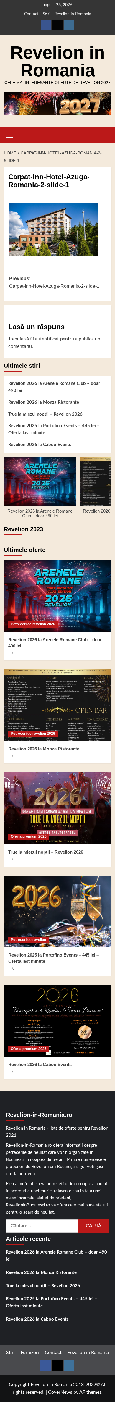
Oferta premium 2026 (29, 836)
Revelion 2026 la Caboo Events (39, 444)
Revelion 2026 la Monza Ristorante (43, 402)
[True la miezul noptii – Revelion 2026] (57, 808)
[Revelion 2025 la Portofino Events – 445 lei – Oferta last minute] (57, 911)
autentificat (47, 339)
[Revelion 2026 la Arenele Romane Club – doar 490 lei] (57, 596)
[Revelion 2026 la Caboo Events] (57, 1021)
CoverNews (60, 1392)
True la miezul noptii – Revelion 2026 (45, 414)
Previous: (54, 282)
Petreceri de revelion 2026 (33, 624)
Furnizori (30, 1352)
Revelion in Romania (72, 14)
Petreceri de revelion (28, 940)
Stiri (46, 14)
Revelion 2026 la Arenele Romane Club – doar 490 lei (54, 387)
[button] (10, 134)
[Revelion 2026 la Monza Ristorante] (57, 705)
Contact (31, 14)
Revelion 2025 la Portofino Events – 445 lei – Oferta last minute (54, 429)
